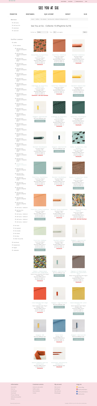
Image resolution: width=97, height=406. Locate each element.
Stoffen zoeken (36, 389)
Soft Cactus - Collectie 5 (22, 207)
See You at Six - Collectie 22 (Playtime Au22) (21, 105)
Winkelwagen (58, 393)
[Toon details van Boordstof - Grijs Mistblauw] (59, 168)
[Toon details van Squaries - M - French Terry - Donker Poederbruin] (78, 168)
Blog (85, 14)
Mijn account (49, 14)
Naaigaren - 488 (40, 335)
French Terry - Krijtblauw (40, 240)
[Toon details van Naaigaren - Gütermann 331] (59, 261)
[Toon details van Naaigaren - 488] (40, 325)
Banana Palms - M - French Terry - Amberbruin (39, 55)
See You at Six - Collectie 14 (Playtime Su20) (21, 145)
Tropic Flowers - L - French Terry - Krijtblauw (78, 210)
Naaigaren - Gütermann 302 (59, 147)
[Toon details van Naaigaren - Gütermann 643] (78, 231)
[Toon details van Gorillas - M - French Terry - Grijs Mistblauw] (78, 137)
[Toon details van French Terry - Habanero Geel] (59, 76)
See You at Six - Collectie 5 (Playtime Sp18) (21, 189)
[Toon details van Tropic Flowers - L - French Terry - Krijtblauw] (78, 200)
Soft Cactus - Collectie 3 (22, 216)
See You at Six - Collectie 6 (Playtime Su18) (21, 184)
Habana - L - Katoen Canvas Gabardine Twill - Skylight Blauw (40, 271)
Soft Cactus (16, 22)
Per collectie (43, 19)
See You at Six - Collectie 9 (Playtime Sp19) (21, 170)
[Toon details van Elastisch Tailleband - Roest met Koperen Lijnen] (40, 353)
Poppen (15, 247)
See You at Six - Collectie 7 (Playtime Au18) (21, 179)
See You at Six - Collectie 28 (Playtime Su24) (21, 75)
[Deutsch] (15, 1)
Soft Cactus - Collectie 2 (22, 219)
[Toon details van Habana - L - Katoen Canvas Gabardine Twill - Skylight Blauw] (40, 261)
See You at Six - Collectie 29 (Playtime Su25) (21, 65)
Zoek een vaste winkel (38, 387)
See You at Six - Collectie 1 (20, 211)
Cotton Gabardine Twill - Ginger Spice (40, 303)
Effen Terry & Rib (19, 238)
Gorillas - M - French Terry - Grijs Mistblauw (78, 147)
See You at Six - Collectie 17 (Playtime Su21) (21, 130)
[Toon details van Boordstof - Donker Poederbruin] (59, 200)
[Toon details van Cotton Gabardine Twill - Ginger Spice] (40, 293)
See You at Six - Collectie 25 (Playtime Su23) (21, 90)
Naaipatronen (16, 245)
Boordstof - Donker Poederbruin (59, 209)
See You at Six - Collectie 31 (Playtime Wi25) (21, 59)
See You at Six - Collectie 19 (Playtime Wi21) (21, 120)
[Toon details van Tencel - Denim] (59, 325)
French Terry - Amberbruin (59, 55)
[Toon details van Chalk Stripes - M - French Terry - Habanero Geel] (40, 76)
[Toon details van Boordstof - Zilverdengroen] (40, 137)
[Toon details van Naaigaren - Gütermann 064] (78, 325)
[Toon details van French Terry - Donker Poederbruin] (40, 200)
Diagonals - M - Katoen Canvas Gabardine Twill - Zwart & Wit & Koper (78, 272)
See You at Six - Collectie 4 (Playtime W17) (21, 194)
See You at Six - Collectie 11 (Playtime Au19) (21, 160)
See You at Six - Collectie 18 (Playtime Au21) (21, 125)
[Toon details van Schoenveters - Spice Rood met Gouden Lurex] (59, 353)
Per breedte (18, 230)
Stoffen (37, 19)
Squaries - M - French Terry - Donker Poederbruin (78, 178)
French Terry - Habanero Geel (59, 85)
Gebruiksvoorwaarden (16, 397)
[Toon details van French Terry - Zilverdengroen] (78, 107)
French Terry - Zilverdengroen (78, 116)
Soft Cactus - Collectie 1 (22, 222)
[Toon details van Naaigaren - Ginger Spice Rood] (59, 293)
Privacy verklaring (15, 395)
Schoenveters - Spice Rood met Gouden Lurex (59, 363)
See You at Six (16, 25)
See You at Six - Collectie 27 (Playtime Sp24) (21, 80)
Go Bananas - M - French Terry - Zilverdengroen (59, 117)
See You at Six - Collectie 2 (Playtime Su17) (21, 204)
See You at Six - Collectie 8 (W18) (20, 174)
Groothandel (30, 14)
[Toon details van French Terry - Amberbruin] (59, 45)
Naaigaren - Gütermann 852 (40, 116)
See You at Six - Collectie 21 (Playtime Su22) (21, 110)
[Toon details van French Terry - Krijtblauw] (40, 231)
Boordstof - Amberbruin (78, 55)
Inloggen (70, 1)
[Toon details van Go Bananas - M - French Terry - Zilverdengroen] (59, 107)
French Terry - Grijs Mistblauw (40, 177)
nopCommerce (17, 403)
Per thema (17, 233)
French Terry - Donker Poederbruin (40, 209)
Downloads (13, 393)
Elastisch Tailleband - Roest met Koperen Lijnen (40, 363)
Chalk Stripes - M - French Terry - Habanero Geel (40, 86)
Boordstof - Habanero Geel (78, 85)
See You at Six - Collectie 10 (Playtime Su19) (21, 165)
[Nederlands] (11, 1)
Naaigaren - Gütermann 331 (59, 271)
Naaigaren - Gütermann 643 (78, 240)
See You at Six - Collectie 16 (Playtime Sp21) (21, 135)
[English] (10, 1)
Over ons (13, 389)
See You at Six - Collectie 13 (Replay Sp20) (21, 150)
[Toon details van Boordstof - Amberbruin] (78, 45)
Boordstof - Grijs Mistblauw (59, 177)
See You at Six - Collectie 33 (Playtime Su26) (21, 49)
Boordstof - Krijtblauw (59, 240)
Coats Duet (16, 30)
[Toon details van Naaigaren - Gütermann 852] (40, 107)
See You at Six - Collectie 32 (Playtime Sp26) (21, 54)
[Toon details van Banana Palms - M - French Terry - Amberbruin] (40, 45)
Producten (13, 14)
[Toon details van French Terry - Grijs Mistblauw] (40, 168)
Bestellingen (57, 389)
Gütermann (16, 28)
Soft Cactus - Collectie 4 (22, 214)
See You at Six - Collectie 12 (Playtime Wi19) (21, 155)
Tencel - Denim (59, 335)
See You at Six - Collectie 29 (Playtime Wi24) (21, 70)
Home (32, 19)
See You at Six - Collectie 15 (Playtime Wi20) (21, 140)
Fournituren (16, 242)
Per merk (17, 225)
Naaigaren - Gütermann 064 (78, 335)
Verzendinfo (13, 387)
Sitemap (13, 399)
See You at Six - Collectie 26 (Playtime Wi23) (21, 85)
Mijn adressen (58, 391)
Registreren (63, 1)
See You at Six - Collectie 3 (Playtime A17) (21, 199)
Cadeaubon (16, 250)
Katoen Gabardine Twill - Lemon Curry (78, 303)
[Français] (13, 1)
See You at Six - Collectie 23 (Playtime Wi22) (21, 100)
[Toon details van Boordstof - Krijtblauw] (59, 231)
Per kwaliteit (18, 228)
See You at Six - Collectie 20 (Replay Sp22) (21, 115)
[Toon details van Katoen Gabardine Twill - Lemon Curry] (78, 293)
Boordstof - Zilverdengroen (40, 147)
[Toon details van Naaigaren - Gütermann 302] (59, 137)
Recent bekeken (36, 391)
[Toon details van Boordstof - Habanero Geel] (78, 76)
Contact (68, 14)
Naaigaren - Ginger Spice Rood (59, 302)
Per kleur (17, 236)
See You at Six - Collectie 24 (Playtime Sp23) (21, 95)
